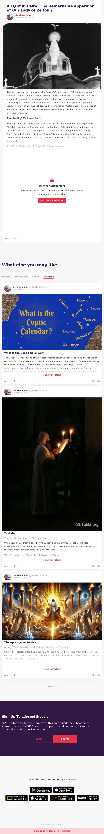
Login (38, 739)
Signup (65, 739)
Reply (97, 381)
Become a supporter (52, 200)
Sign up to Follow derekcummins (52, 831)
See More (52, 686)
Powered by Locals (52, 824)
